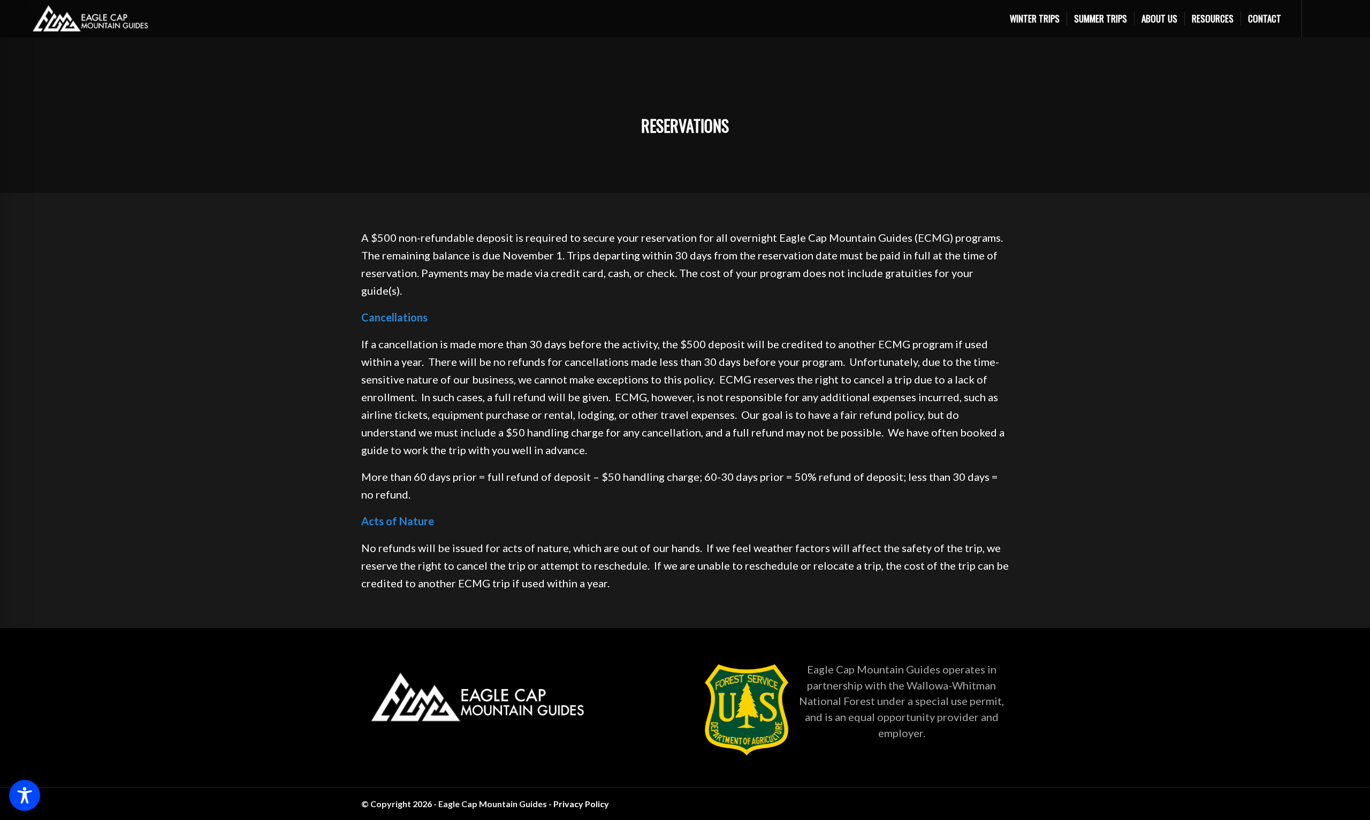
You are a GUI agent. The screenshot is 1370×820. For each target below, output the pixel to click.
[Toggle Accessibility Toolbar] (24, 795)
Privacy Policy (581, 804)
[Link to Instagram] (985, 801)
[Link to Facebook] (1001, 801)
